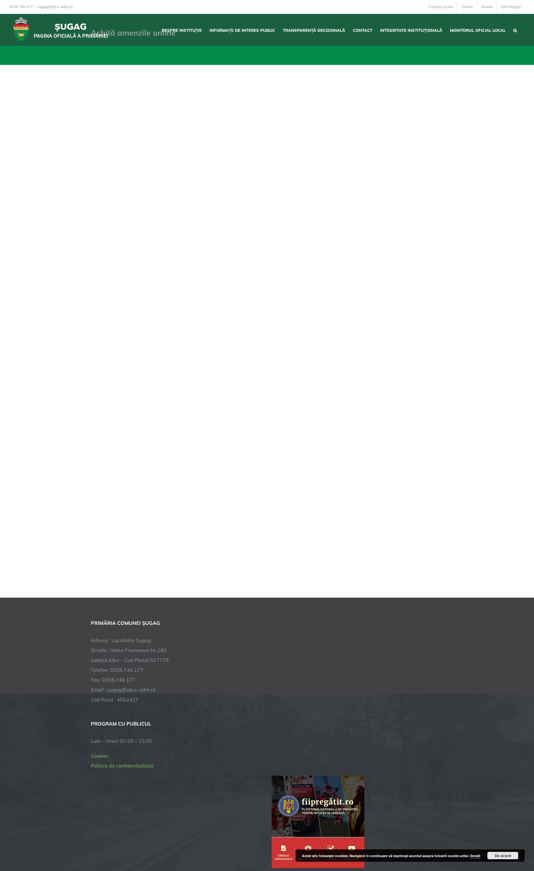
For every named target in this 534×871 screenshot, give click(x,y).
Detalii (475, 855)
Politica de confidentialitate (122, 766)
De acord (503, 855)
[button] (515, 29)
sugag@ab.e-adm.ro (55, 6)
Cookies (99, 756)
